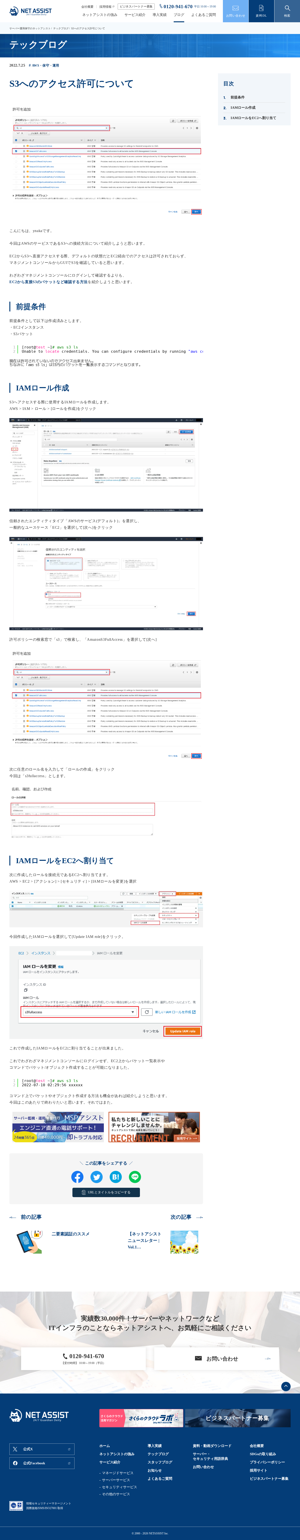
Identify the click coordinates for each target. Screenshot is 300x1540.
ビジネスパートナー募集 (136, 6)
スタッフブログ (160, 1462)
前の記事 (31, 1217)
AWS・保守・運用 (45, 65)
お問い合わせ (203, 1467)
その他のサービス (116, 1494)
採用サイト (258, 1470)
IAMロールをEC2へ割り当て (253, 118)
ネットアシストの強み (99, 15)
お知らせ (155, 1470)
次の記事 (181, 1217)
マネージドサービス (118, 1473)
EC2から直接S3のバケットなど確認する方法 (48, 282)
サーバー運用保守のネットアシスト (30, 28)
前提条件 (238, 97)
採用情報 (105, 6)
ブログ (179, 15)
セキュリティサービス (119, 1487)
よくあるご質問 (203, 15)
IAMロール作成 (243, 107)
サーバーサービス (116, 1480)
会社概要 (87, 6)
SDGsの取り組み (263, 1454)
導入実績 (160, 15)
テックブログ (61, 28)
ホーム (104, 1446)
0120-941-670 (178, 6)
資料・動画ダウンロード (212, 1446)
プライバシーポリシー (267, 1462)
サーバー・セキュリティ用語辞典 (210, 1456)
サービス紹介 (135, 15)
